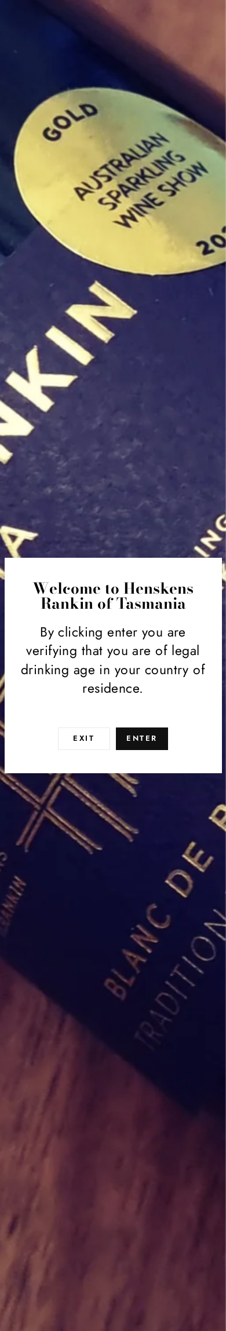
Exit (83, 738)
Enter (142, 738)
